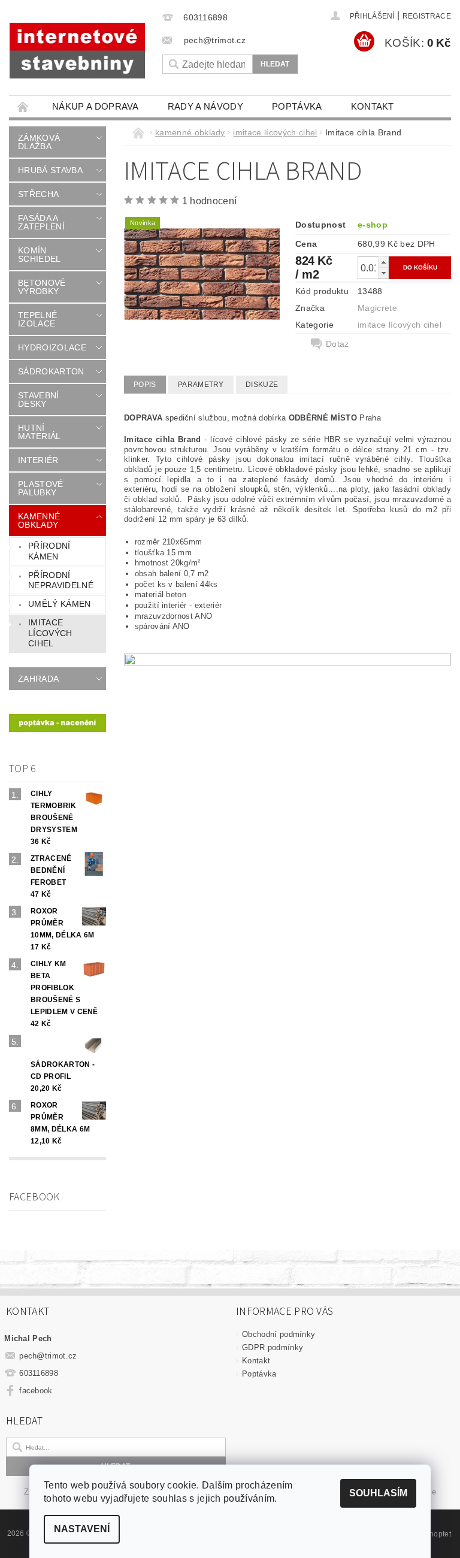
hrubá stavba (50, 170)
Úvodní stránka (23, 106)
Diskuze (262, 384)
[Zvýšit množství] (383, 262)
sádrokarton (51, 371)
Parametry (201, 384)
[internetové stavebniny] (77, 50)
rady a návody (205, 106)
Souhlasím (378, 1493)
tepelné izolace (37, 319)
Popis (145, 384)
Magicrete (377, 308)
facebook (36, 1390)
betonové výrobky (42, 287)
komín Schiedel (39, 255)
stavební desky (38, 400)
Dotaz (337, 344)
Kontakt (372, 106)
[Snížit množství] (383, 273)
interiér (38, 460)
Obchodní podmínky (278, 1334)
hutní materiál (39, 432)
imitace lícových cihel (50, 633)
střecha (38, 194)
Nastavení (82, 1529)
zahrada (38, 678)
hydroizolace (52, 347)
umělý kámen (59, 604)
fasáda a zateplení (41, 222)
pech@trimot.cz (48, 1355)
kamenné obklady (39, 521)
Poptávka (297, 106)
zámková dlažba (39, 142)
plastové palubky (40, 488)
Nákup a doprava (95, 106)
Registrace (426, 16)
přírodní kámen (49, 551)
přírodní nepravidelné (60, 580)
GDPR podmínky (272, 1347)
